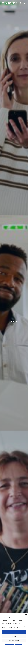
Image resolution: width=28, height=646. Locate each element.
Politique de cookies (9, 644)
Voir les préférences (14, 640)
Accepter (14, 632)
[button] (25, 614)
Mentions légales (18, 644)
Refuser (14, 636)
